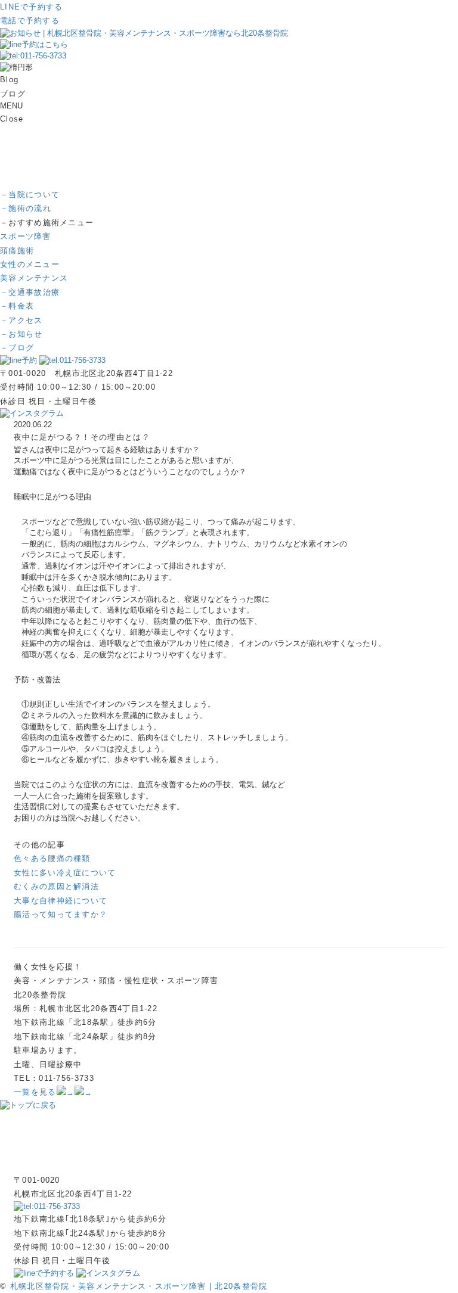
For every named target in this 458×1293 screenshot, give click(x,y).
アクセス (21, 320)
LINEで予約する (31, 6)
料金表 (17, 306)
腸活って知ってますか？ (60, 914)
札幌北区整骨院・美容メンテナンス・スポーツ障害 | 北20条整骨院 (139, 1286)
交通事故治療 (30, 292)
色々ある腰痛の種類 (52, 858)
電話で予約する (30, 20)
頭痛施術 (17, 250)
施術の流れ (25, 208)
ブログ (17, 347)
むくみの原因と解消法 (56, 886)
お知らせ (21, 334)
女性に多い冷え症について (65, 872)
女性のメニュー (30, 264)
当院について (30, 194)
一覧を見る (35, 1091)
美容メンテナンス (34, 277)
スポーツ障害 (25, 236)
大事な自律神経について (60, 900)
